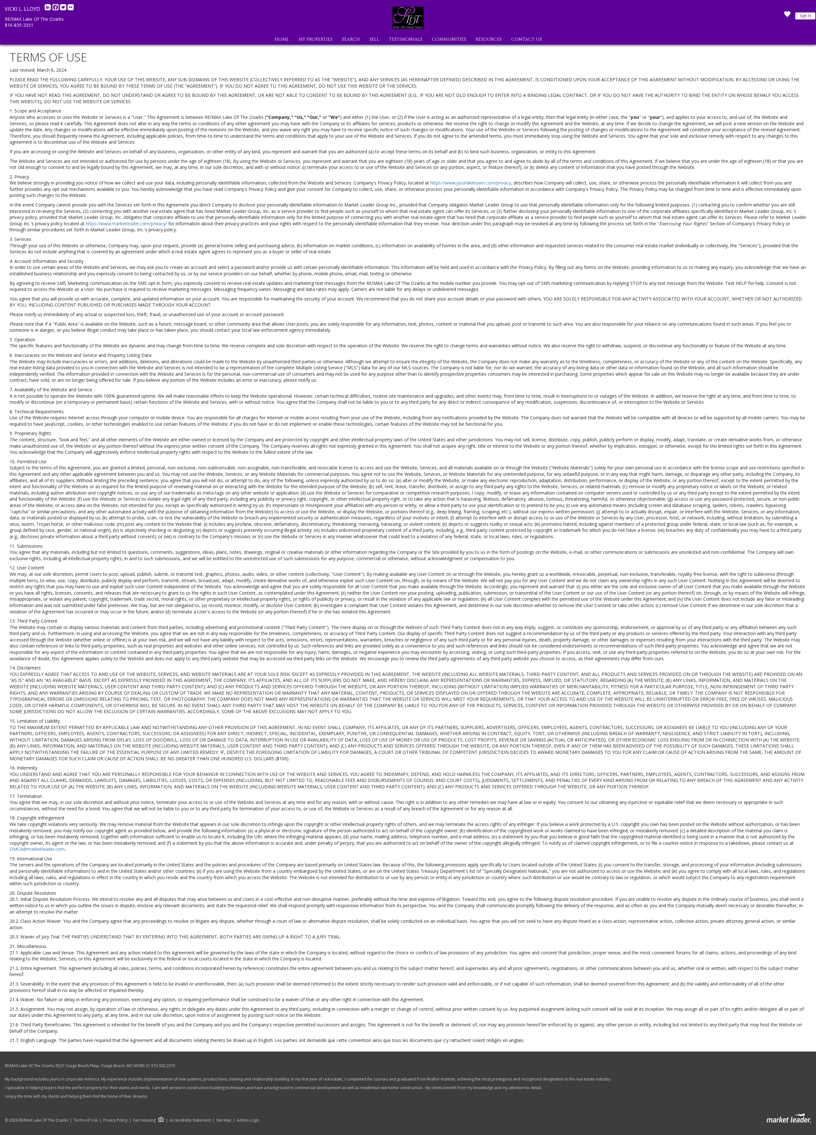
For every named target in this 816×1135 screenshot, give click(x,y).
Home (281, 39)
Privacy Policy (115, 1120)
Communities (449, 39)
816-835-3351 (19, 25)
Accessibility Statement (190, 1120)
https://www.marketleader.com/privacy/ (126, 223)
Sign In (805, 15)
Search (351, 39)
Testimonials (405, 39)
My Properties (315, 39)
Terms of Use (86, 1120)
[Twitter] (64, 8)
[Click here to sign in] (787, 15)
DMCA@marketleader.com (37, 849)
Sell (374, 39)
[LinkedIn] (48, 8)
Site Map (223, 1120)
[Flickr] (71, 8)
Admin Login (248, 1120)
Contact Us (526, 39)
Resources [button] (489, 39)
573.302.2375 (163, 1065)
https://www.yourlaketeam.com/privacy (470, 183)
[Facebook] (56, 8)
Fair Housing (144, 1120)
